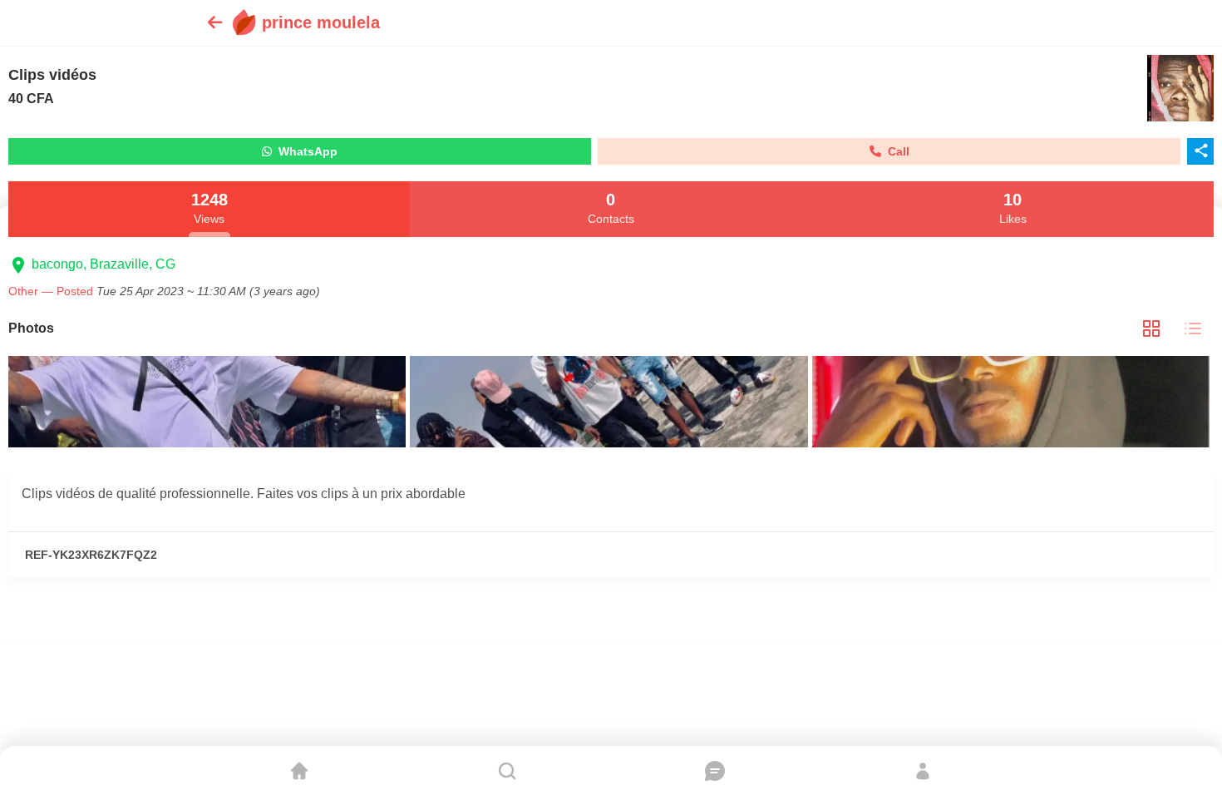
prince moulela (321, 22)
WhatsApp (305, 151)
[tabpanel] (611, 404)
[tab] (1151, 329)
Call (895, 151)
